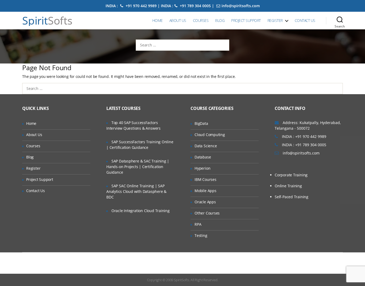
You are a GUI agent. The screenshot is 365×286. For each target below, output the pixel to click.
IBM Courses (205, 179)
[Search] (340, 20)
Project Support (246, 20)
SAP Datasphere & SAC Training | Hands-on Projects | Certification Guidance (137, 166)
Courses (201, 20)
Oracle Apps (205, 201)
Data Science (206, 145)
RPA (198, 224)
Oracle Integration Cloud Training (140, 210)
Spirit (47, 20)
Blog (219, 20)
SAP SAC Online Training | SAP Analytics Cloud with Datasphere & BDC (136, 191)
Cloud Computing (210, 134)
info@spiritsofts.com (241, 5)
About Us (177, 20)
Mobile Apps (205, 190)
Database (203, 157)
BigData (201, 123)
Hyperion (202, 168)
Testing (201, 235)
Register (275, 20)
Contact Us (305, 20)
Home (157, 20)
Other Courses (207, 213)
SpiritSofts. (182, 279)
